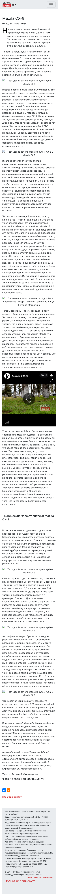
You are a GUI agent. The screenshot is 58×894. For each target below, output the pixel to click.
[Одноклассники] (8, 790)
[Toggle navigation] (51, 5)
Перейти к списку (12, 797)
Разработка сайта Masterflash (39, 877)
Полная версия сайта (20, 881)
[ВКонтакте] (4, 790)
